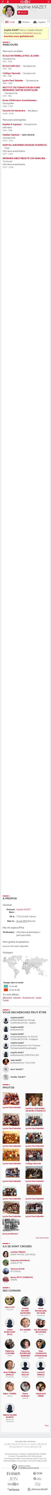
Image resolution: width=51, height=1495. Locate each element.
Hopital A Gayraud (12, 124)
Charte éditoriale (32, 1454)
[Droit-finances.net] (38, 1479)
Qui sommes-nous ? (12, 1454)
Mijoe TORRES (9, 1394)
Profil (12, 22)
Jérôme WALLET (25, 1373)
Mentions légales (10, 1461)
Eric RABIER (25, 1330)
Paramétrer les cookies (29, 1459)
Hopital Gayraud (11, 135)
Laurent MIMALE (40, 1373)
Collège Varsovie (11, 73)
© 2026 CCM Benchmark (38, 1461)
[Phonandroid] (38, 1489)
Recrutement (37, 1456)
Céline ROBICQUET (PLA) (9, 1332)
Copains (42, 22)
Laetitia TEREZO (18, 1252)
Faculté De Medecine (14, 110)
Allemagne (7, 997)
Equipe (23, 1454)
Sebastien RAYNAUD (20, 1260)
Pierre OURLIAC (25, 1395)
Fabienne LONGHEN (9, 1352)
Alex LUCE (9, 1307)
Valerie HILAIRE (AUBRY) (10, 1416)
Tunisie (6, 1000)
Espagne (17, 997)
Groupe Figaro (22, 1461)
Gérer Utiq (42, 1459)
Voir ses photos (42, 1238)
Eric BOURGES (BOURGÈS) (40, 1331)
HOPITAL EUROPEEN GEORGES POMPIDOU (25, 145)
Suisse (38, 997)
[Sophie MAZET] (8, 11)
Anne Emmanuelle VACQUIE (41, 1310)
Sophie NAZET (17, 1052)
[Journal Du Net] (13, 1479)
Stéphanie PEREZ (41, 1395)
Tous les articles (21, 1456)
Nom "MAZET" (17, 1069)
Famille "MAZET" (18, 1077)
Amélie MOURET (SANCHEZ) (25, 1310)
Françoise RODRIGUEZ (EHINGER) (25, 1353)
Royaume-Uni (28, 997)
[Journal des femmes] (13, 1473)
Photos (26, 22)
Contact (12, 1456)
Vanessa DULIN (17, 1269)
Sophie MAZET (17, 1018)
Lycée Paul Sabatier (13, 80)
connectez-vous (30, 33)
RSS (29, 1456)
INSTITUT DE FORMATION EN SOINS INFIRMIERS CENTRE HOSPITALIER (21, 88)
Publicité (43, 1454)
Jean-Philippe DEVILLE (9, 1373)
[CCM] (38, 1473)
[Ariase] (13, 1489)
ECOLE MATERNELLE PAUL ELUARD (21, 56)
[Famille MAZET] (6, 1077)
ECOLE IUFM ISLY (11, 66)
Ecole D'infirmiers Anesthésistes (19, 100)
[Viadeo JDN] (38, 1484)
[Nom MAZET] (6, 1069)
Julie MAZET (16, 1060)
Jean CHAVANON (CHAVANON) (41, 1353)
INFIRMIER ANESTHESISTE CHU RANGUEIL (24, 158)
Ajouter (24, 12)
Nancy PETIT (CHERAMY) (21, 1277)
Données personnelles (12, 1459)
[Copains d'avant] (13, 1484)
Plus (46, 1425)
